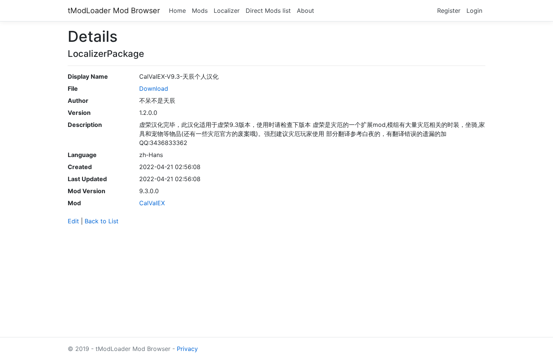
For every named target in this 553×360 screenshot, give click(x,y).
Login (474, 10)
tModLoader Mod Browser (114, 10)
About (305, 10)
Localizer (227, 10)
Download (153, 88)
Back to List (101, 221)
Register (448, 10)
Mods (200, 10)
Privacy (187, 348)
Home (177, 10)
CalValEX (152, 203)
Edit (73, 221)
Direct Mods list (268, 10)
